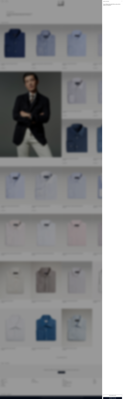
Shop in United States (112, 395)
